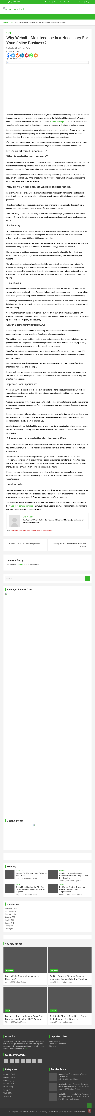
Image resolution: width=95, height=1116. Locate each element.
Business (19, 870)
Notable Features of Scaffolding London (24, 544)
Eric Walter (26, 48)
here (26, 1049)
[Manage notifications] (89, 1111)
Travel (61, 884)
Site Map (52, 1046)
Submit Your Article (70, 2)
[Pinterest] (27, 55)
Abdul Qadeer (32, 878)
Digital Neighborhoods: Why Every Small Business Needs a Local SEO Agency (31, 889)
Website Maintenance (44, 530)
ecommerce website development (23, 530)
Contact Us (57, 2)
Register (89, 2)
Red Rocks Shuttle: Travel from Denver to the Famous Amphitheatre (72, 889)
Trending (11, 866)
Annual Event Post (30, 1112)
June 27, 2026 (64, 881)
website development (59, 121)
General (8, 917)
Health (7, 920)
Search (87, 578)
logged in (20, 564)
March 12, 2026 (65, 895)
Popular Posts (58, 1069)
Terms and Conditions (57, 1044)
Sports (7, 923)
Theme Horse (53, 1112)
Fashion (8, 914)
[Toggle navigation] (6, 17)
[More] (36, 55)
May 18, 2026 (21, 895)
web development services (22, 506)
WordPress (80, 1112)
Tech (8, 33)
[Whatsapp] (31, 55)
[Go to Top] (89, 1105)
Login (81, 2)
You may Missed (13, 943)
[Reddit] (18, 55)
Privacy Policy (54, 1041)
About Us (48, 2)
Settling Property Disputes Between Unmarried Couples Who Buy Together (73, 875)
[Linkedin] (22, 55)
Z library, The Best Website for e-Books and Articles (69, 545)
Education (9, 911)
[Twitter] (13, 55)
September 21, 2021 (13, 48)
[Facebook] (9, 55)
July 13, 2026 (21, 878)
